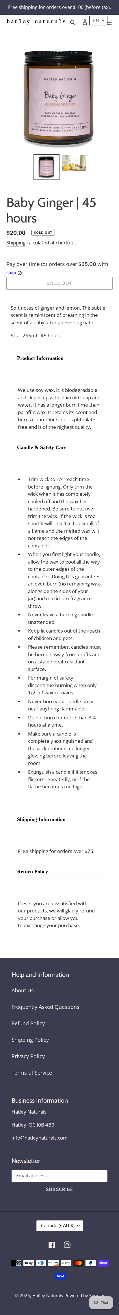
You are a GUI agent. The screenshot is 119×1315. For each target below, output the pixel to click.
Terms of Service (32, 1072)
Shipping (15, 242)
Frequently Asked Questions (45, 1006)
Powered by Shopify (84, 1295)
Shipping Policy (30, 1039)
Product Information (40, 358)
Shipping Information (41, 819)
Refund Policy (28, 1023)
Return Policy (32, 871)
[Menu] (109, 22)
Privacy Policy (28, 1056)
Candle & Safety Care (41, 447)
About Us (23, 990)
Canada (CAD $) (58, 1225)
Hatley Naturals (47, 1295)
